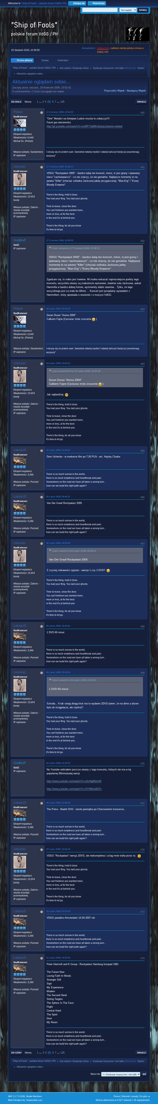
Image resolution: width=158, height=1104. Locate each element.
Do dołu (16, 102)
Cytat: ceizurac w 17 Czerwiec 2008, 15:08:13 (76, 248)
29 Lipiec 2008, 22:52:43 (58, 911)
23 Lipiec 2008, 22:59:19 (58, 849)
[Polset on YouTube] (15, 148)
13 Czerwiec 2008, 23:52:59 (59, 112)
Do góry (16, 1053)
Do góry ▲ (145, 1096)
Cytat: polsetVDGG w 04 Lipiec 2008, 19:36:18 (76, 371)
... (40, 101)
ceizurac (19, 166)
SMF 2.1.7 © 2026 (16, 1096)
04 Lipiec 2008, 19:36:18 (58, 308)
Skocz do (95, 1074)
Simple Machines (34, 1096)
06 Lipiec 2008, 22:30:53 (58, 763)
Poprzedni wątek (114, 90)
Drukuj (141, 102)
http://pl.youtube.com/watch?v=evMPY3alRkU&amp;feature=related (84, 126)
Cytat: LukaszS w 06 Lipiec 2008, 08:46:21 (74, 551)
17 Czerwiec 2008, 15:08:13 (59, 166)
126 (62, 101)
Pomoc (117, 1096)
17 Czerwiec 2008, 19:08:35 (59, 240)
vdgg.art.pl (102, 48)
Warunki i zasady (130, 1096)
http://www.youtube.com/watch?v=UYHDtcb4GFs (74, 788)
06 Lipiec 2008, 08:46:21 (58, 496)
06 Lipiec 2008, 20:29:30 (58, 672)
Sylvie (140, 68)
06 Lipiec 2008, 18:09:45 (58, 543)
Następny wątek (136, 90)
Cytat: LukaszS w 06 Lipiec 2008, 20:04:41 (74, 680)
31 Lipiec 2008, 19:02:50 (58, 958)
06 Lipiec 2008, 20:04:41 (58, 626)
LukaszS (19, 450)
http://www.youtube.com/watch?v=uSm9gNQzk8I (74, 781)
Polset (18, 112)
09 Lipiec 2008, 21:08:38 (58, 803)
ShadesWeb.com (34, 1100)
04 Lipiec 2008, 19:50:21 (58, 363)
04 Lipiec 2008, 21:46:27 (58, 450)
